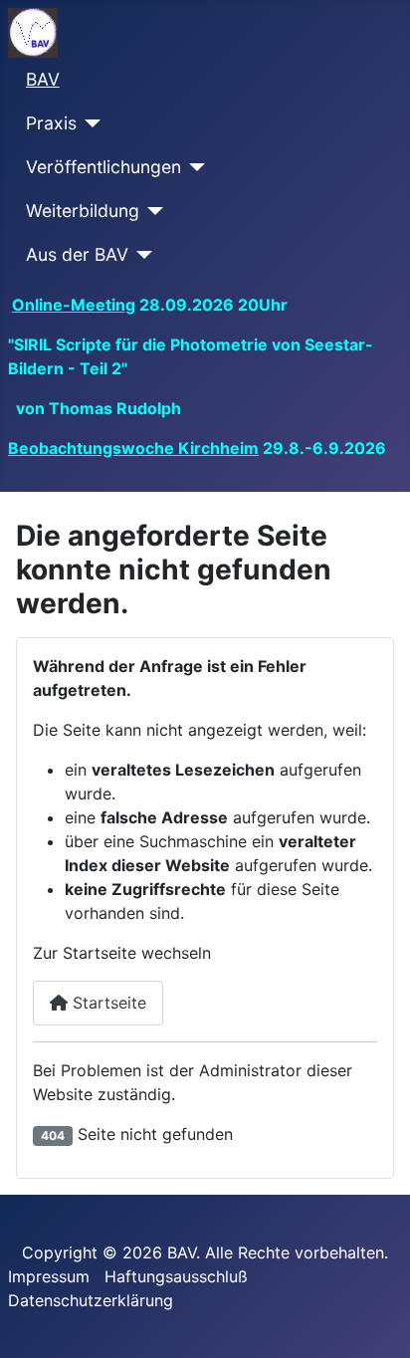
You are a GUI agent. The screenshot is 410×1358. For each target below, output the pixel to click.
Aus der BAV (77, 254)
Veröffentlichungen (103, 166)
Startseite (107, 1003)
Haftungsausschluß (176, 1276)
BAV (43, 79)
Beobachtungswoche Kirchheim (133, 448)
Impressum (49, 1276)
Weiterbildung (82, 210)
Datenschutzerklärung (90, 1300)
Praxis (51, 123)
